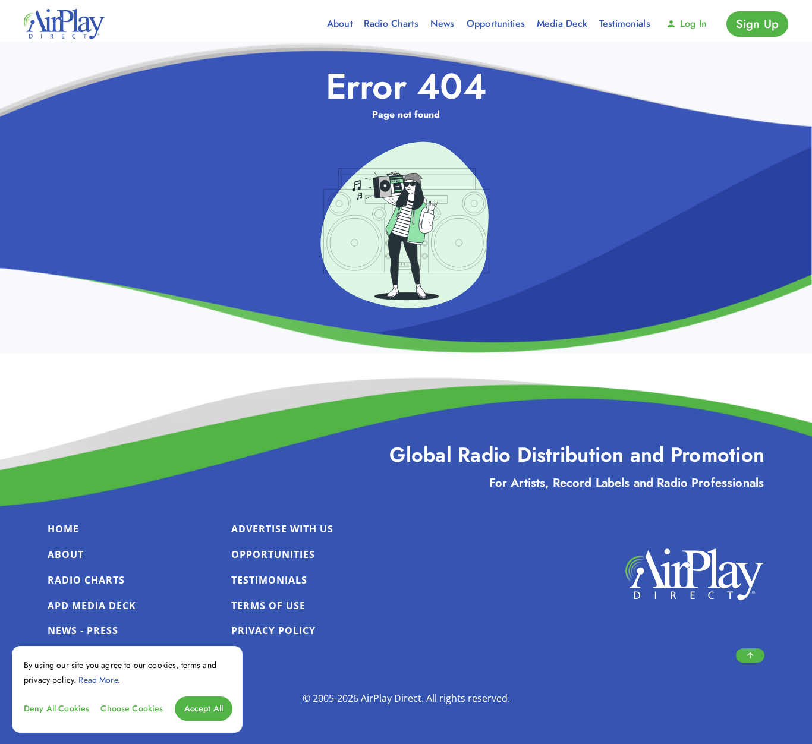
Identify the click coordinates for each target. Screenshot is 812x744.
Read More (97, 679)
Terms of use (268, 605)
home (63, 528)
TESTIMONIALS (269, 580)
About (66, 554)
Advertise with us (282, 528)
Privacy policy (273, 630)
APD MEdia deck (92, 605)
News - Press (83, 630)
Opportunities (273, 554)
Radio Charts (86, 580)
